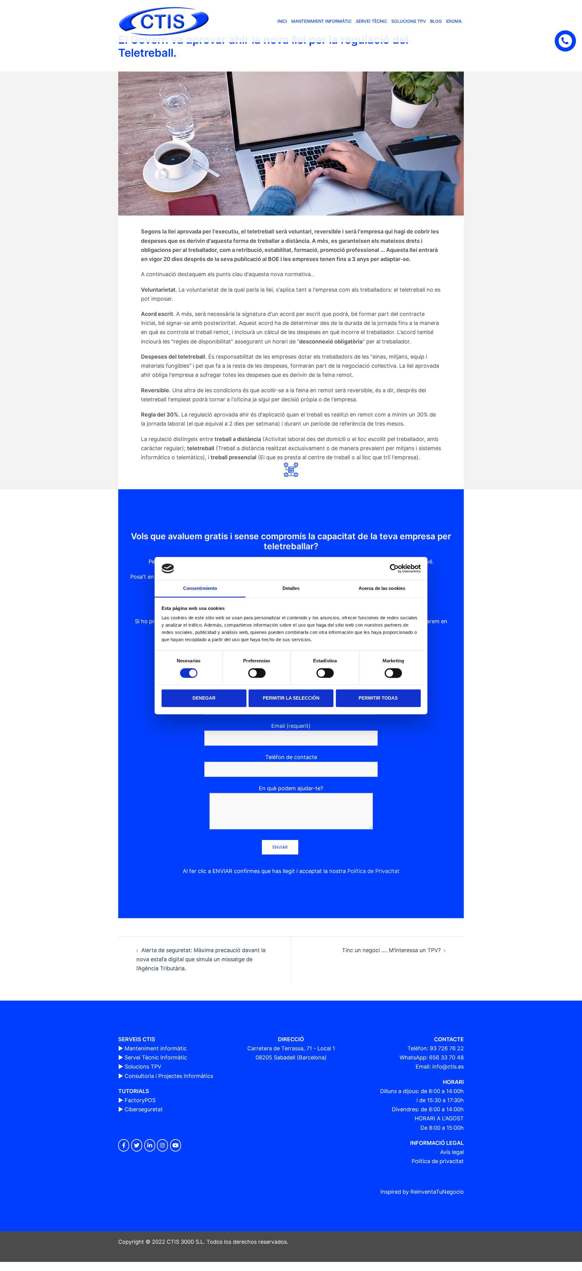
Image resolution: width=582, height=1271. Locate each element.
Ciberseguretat (144, 1109)
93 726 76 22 (447, 1048)
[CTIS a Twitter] (136, 1145)
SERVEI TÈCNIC (371, 21)
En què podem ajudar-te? (291, 788)
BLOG (436, 21)
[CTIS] (163, 21)
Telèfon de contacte (291, 757)
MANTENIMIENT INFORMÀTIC (321, 21)
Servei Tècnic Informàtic (156, 1057)
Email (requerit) (291, 726)
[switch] (257, 673)
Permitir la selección (291, 698)
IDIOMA (454, 21)
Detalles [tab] (291, 588)
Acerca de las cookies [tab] (382, 588)
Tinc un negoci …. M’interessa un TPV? (391, 950)
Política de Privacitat (373, 871)
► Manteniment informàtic (152, 1048)
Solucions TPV (143, 1066)
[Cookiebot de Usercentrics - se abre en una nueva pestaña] (394, 568)
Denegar (204, 698)
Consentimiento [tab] (200, 588)
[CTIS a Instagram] (162, 1145)
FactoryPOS (140, 1100)
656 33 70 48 (446, 1057)
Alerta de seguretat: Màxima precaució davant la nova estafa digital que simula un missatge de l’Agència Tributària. (201, 959)
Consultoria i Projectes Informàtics (169, 1076)
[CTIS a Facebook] (123, 1145)
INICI (282, 21)
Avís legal (452, 1152)
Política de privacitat (438, 1161)
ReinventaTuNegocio (437, 1192)
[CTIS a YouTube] (175, 1145)
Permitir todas (378, 698)
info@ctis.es (448, 1066)
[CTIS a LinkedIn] (149, 1145)
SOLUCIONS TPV (408, 21)
